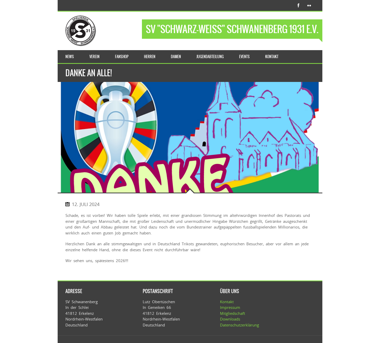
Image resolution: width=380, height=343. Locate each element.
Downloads (230, 319)
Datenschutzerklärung (239, 324)
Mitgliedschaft (232, 313)
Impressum (230, 307)
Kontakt (227, 301)
